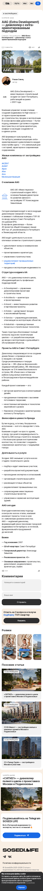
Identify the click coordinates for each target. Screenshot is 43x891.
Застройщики (14, 36)
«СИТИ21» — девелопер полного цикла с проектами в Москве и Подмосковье (21, 695)
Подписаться (20, 835)
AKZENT (5, 163)
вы (31, 3)
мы (24, 3)
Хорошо (21, 887)
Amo (4, 174)
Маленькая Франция (11, 177)
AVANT (5, 166)
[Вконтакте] (9, 857)
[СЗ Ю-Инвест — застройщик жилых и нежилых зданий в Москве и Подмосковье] (21, 713)
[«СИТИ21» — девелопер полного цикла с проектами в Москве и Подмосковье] (21, 680)
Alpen (4, 169)
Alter (4, 171)
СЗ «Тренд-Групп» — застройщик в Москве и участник (19, 763)
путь (17, 3)
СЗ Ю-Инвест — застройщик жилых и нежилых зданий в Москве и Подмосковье (20, 729)
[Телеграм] (4, 857)
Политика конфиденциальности (17, 863)
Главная (5, 36)
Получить (21, 621)
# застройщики (10, 13)
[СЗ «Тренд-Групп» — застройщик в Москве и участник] (21, 748)
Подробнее (30, 883)
